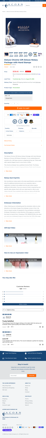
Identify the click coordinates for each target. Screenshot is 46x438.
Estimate (9, 135)
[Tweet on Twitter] (38, 67)
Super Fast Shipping (10, 353)
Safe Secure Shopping (8, 387)
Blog (26, 390)
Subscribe (31, 375)
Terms (26, 398)
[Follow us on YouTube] (10, 427)
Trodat (6, 67)
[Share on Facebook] (34, 67)
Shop (26, 387)
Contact (27, 392)
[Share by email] (41, 67)
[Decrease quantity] (11, 103)
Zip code (34, 128)
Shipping (4, 398)
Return (4, 401)
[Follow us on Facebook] (3, 427)
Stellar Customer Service (34, 358)
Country (7, 128)
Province (20, 128)
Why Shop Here (6, 385)
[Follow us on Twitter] (5, 427)
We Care (4, 390)
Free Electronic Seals (10, 358)
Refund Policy (8, 140)
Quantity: (6, 103)
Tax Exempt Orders (9, 145)
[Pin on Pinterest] (36, 67)
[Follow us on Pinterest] (8, 427)
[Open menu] (3, 5)
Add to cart (24, 108)
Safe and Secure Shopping (35, 353)
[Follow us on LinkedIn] (12, 427)
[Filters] (3, 310)
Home (3, 11)
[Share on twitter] (43, 327)
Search (27, 405)
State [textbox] (18, 95)
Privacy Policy (29, 401)
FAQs (3, 403)
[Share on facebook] (40, 327)
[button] (7, 64)
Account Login (6, 405)
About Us (27, 385)
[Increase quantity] (17, 103)
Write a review (23, 304)
